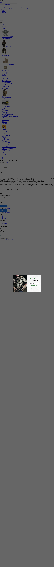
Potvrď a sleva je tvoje (34, 285)
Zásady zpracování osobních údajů (34, 288)
